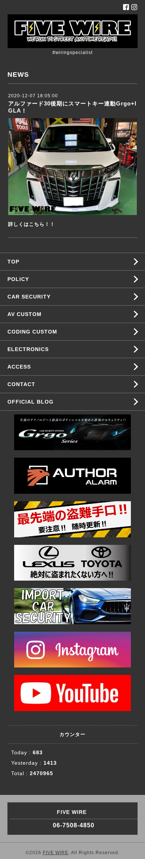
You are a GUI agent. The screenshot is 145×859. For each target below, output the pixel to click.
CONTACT (21, 384)
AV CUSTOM (24, 314)
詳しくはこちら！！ (31, 224)
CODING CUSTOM (32, 332)
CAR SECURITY (29, 297)
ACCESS (19, 367)
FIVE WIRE (55, 852)
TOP (13, 262)
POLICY (18, 279)
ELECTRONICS (28, 349)
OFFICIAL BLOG (30, 402)
